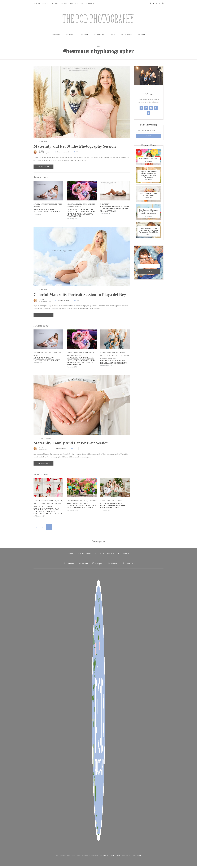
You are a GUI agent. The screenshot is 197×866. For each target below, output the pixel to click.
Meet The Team (76, 3)
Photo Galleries (41, 3)
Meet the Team (113, 554)
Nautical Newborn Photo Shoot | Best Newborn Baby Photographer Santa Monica (148, 230)
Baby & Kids (116, 352)
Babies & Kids (83, 34)
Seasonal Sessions (115, 501)
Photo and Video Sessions (119, 355)
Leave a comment (63, 152)
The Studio (99, 554)
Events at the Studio (48, 501)
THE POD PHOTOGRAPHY (112, 855)
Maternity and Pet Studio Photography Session (75, 146)
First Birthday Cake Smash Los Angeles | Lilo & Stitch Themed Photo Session (148, 212)
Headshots (104, 355)
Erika (42, 151)
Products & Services (108, 358)
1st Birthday (99, 34)
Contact (90, 3)
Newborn (69, 34)
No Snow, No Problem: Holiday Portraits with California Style (113, 505)
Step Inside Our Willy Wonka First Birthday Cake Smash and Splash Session (81, 505)
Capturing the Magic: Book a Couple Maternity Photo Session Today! (114, 209)
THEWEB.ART (136, 855)
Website (71, 554)
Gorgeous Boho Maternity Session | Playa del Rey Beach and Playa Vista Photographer (148, 174)
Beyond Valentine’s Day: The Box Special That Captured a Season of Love (48, 511)
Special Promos (126, 34)
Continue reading (43, 166)
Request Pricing (59, 3)
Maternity (56, 34)
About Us (141, 34)
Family (112, 34)
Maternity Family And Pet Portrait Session (71, 443)
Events (37, 501)
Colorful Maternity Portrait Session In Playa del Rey (80, 294)
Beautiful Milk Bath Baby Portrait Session (148, 194)
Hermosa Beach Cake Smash (148, 159)
